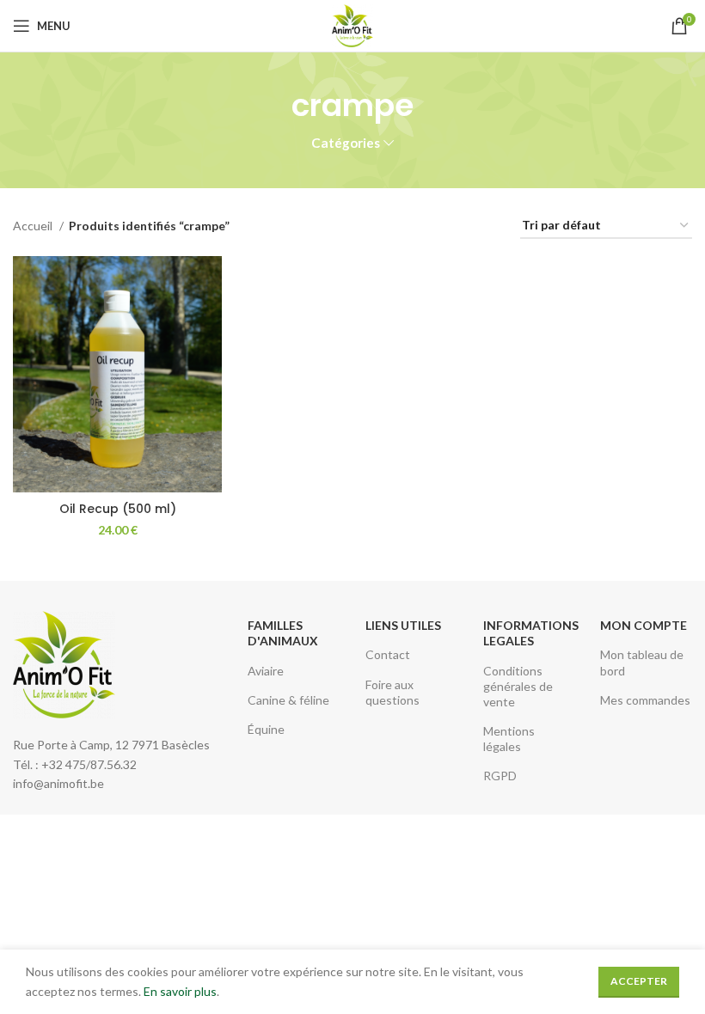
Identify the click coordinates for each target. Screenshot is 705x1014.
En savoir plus (180, 991)
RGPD (500, 775)
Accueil (34, 225)
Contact (387, 654)
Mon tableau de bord (642, 662)
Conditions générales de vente (518, 686)
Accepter (638, 980)
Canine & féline (288, 700)
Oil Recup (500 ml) (117, 508)
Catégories (345, 143)
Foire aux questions (392, 692)
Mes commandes (645, 700)
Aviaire (266, 670)
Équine (266, 729)
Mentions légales (509, 739)
